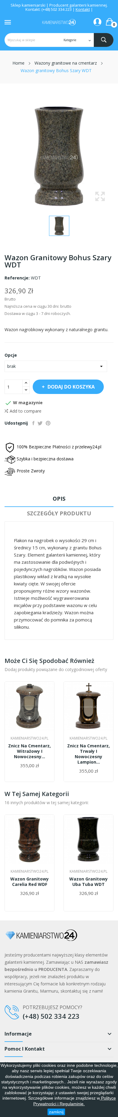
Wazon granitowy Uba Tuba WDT (88, 881)
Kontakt (83, 9)
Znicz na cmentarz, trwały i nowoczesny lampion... (88, 754)
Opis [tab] (59, 498)
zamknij (56, 1111)
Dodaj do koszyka (71, 386)
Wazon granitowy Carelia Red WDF (29, 881)
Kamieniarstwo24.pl (29, 738)
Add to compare (25, 411)
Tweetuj (40, 423)
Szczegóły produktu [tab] (59, 513)
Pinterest (48, 423)
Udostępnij (33, 423)
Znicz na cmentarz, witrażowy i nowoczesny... (29, 751)
